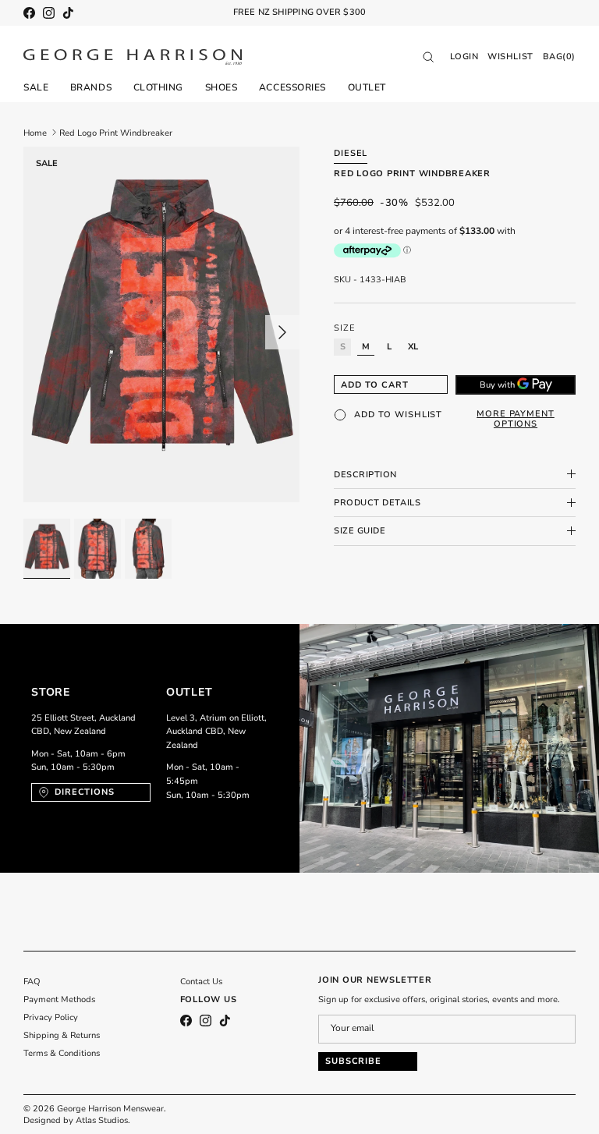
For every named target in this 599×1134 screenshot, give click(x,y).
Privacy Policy (50, 1017)
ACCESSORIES (292, 87)
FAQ (32, 981)
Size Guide (360, 531)
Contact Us (201, 981)
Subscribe (353, 1061)
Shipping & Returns (61, 1035)
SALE (35, 87)
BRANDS (91, 87)
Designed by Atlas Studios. (76, 1120)
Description (365, 474)
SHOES (221, 87)
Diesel (350, 153)
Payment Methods (59, 999)
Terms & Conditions (61, 1053)
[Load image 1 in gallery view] (161, 325)
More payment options (516, 419)
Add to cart (375, 385)
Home (35, 132)
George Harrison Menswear (110, 1109)
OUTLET (367, 87)
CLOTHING (158, 87)
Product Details (377, 503)
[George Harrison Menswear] (132, 57)
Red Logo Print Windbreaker (115, 132)
